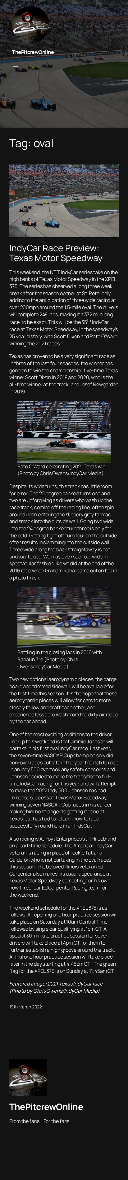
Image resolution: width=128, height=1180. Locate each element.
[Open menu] (16, 68)
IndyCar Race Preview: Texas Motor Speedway (56, 253)
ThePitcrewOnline (33, 52)
